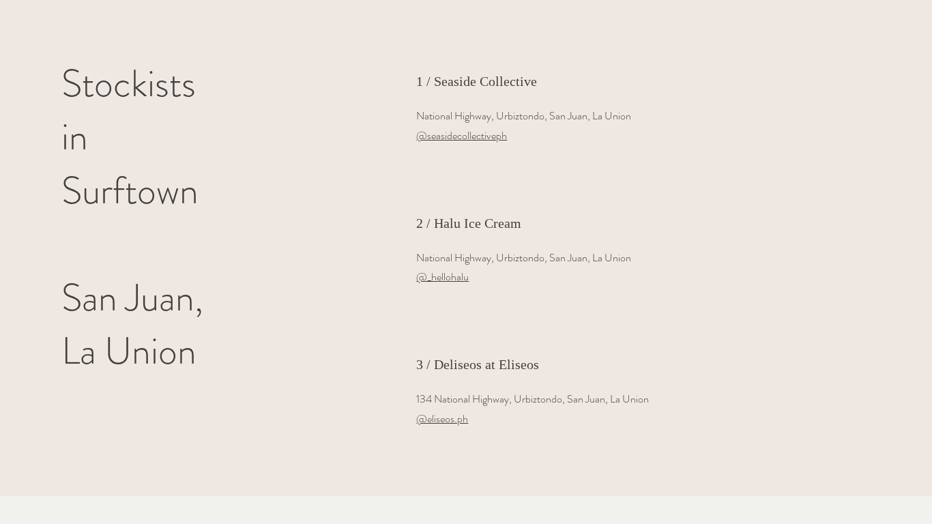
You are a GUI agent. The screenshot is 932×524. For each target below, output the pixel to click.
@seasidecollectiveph (461, 135)
